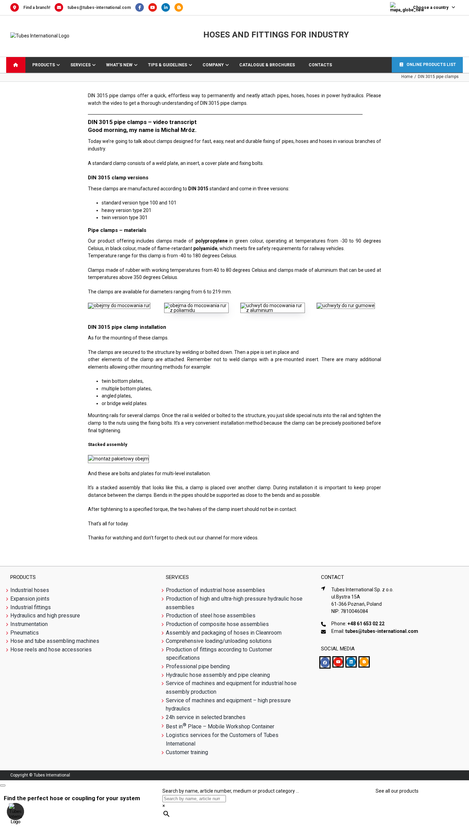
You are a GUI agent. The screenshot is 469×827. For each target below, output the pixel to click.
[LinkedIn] (167, 7)
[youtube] (338, 662)
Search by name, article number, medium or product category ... (230, 791)
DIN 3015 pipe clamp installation (127, 327)
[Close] (2, 785)
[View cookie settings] (15, 811)
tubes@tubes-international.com (99, 7)
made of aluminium (317, 270)
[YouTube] (154, 7)
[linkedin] (351, 662)
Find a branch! (36, 7)
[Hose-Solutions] (180, 7)
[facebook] (325, 662)
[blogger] (364, 662)
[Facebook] (141, 7)
